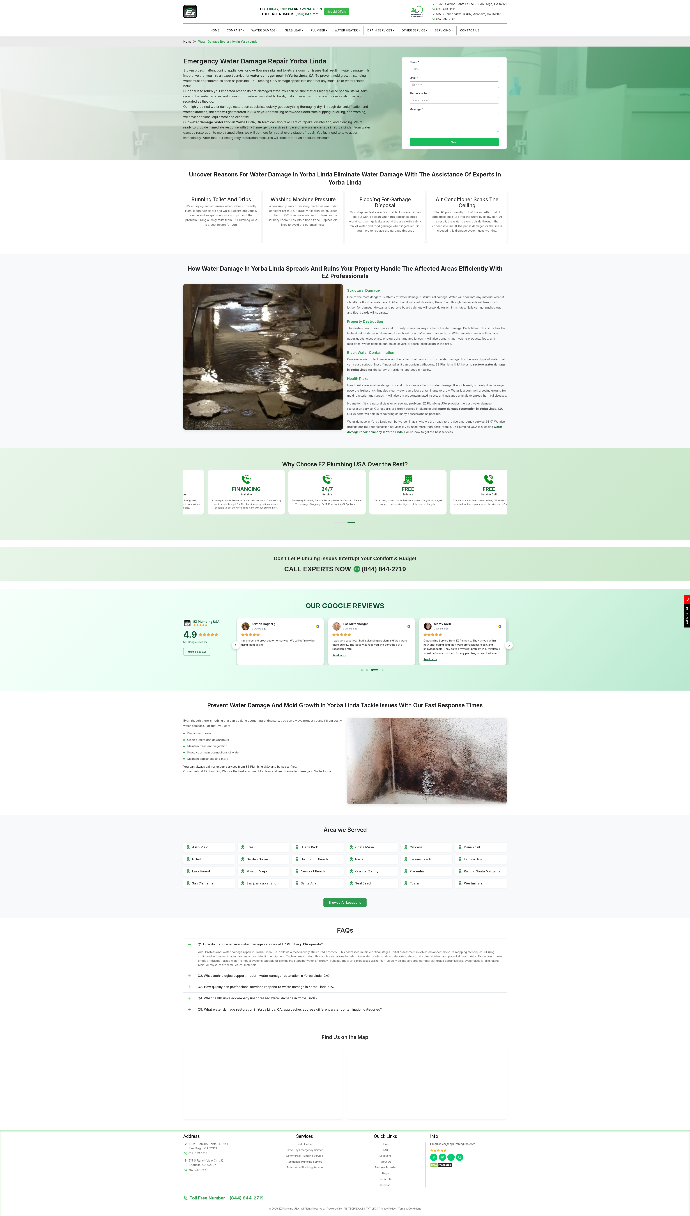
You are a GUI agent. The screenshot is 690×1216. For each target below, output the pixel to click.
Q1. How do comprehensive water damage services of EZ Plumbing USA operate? (260, 944)
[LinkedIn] (451, 1157)
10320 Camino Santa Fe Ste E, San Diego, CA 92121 (471, 4)
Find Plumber (304, 1144)
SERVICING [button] (443, 30)
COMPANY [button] (234, 30)
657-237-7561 (445, 19)
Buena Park (309, 847)
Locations (385, 1155)
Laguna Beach (420, 859)
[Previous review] (236, 645)
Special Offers (336, 11)
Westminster (474, 883)
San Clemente (202, 883)
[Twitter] (442, 1157)
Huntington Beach (314, 859)
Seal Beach (363, 883)
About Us (385, 1161)
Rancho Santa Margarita (482, 871)
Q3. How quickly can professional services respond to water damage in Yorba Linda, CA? (266, 987)
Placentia (417, 871)
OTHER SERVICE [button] (413, 30)
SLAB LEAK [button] (293, 30)
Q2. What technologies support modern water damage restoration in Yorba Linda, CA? (264, 975)
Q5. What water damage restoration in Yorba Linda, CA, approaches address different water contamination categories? (290, 1009)
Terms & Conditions (409, 1208)
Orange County (366, 871)
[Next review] (509, 645)
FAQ (385, 1150)
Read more (248, 659)
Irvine (359, 859)
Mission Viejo (257, 871)
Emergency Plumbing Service (304, 1167)
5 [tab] (354, 522)
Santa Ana (308, 883)
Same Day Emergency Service (304, 1150)
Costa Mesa (364, 847)
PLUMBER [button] (318, 30)
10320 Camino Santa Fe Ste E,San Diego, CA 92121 (209, 1146)
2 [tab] (339, 522)
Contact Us (385, 1179)
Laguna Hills (473, 859)
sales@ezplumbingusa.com (456, 1144)
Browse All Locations (345, 902)
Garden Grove (257, 859)
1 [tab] (336, 522)
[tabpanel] (221, 492)
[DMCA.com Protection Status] (441, 1165)
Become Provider (385, 1167)
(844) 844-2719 (308, 14)
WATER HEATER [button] (346, 30)
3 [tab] (345, 522)
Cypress (416, 847)
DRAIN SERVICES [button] (379, 30)
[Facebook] (433, 1157)
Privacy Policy (387, 1208)
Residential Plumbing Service (304, 1161)
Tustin (414, 883)
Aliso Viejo (200, 847)
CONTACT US (470, 30)
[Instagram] (459, 1157)
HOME (214, 30)
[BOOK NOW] (687, 626)
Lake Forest (201, 871)
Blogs (385, 1173)
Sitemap (385, 1185)
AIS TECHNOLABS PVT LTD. (360, 1208)
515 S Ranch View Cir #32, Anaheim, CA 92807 (468, 14)
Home (187, 41)
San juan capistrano (261, 883)
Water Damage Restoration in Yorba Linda (227, 41)
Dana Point (472, 847)
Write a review (196, 651)
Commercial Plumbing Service (304, 1155)
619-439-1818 (445, 9)
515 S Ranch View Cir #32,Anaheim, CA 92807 (206, 1163)
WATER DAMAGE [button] (263, 30)
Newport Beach (313, 871)
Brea (250, 847)
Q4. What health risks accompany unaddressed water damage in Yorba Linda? (257, 998)
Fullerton (198, 859)
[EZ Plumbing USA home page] (190, 11)
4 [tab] (351, 522)
